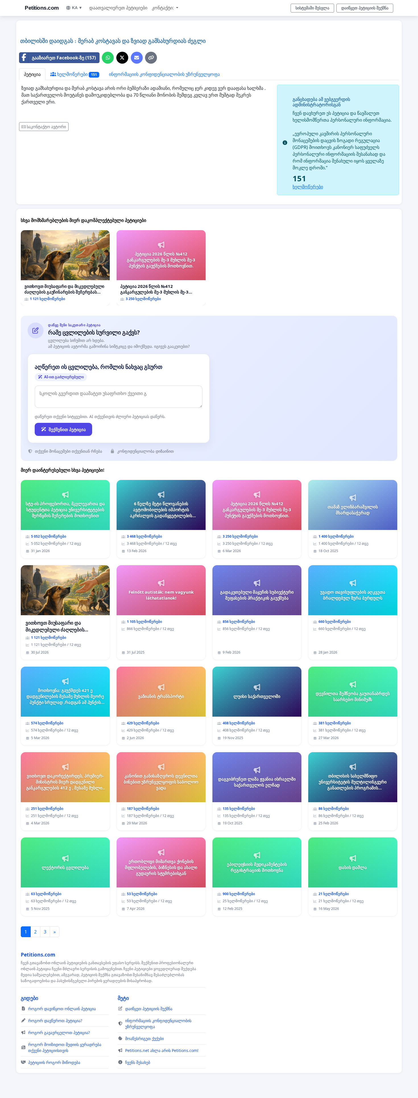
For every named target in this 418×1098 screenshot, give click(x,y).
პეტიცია (32, 74)
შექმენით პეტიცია (67, 429)
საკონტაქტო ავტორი (46, 126)
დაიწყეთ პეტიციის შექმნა (364, 8)
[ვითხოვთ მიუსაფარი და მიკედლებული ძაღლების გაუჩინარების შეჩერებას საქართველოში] (65, 267)
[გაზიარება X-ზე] (122, 58)
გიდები (29, 998)
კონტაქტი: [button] (163, 7)
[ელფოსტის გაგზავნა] (137, 58)
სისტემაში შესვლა (312, 8)
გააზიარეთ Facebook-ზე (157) (64, 58)
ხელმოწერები (76, 74)
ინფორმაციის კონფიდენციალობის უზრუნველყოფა (164, 74)
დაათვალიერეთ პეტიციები (118, 7)
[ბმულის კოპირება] (151, 58)
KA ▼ (77, 7)
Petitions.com (42, 8)
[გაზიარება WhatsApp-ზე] (108, 58)
